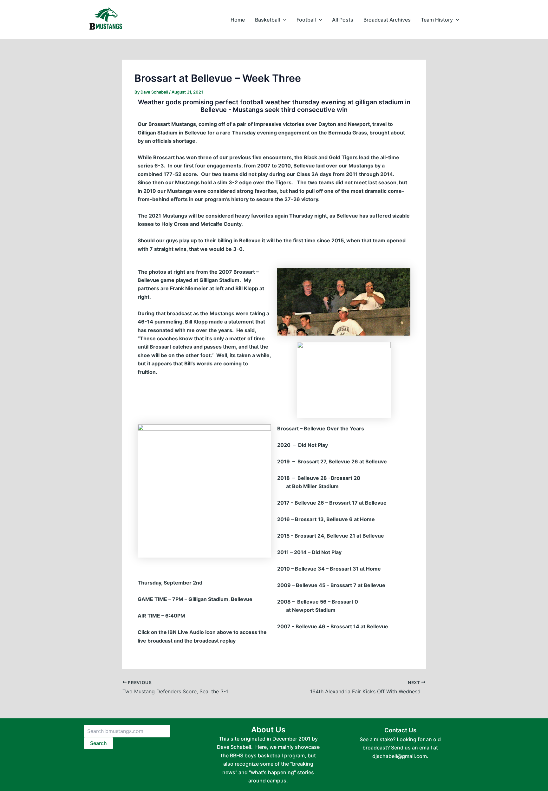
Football (306, 19)
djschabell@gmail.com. (400, 756)
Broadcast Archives (387, 19)
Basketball (267, 19)
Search (98, 743)
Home (238, 19)
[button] (283, 19)
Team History (437, 19)
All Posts (342, 19)
